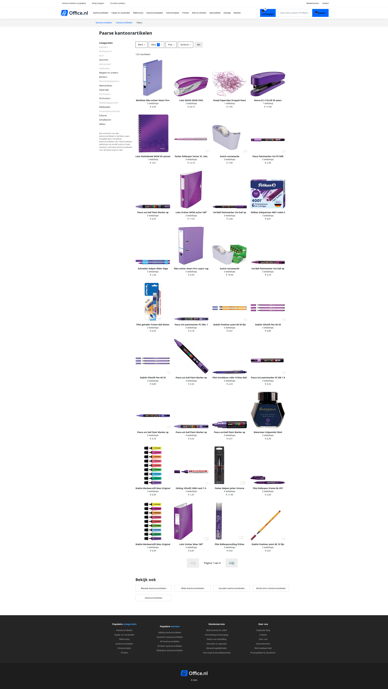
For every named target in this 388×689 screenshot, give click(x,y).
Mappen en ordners (108, 72)
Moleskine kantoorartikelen (170, 650)
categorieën (130, 624)
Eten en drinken (199, 12)
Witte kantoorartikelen (192, 588)
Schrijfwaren (105, 119)
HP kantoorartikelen (169, 641)
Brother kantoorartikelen (170, 646)
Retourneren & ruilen (216, 630)
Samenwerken (263, 643)
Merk (141, 44)
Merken (237, 12)
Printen (185, 12)
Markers (103, 77)
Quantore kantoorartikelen (170, 637)
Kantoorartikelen (100, 12)
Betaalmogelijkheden (216, 648)
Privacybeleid (256, 652)
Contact (325, 3)
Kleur (155, 44)
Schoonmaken (172, 12)
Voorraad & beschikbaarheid (216, 652)
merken (175, 626)
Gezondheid (214, 12)
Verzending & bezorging (216, 634)
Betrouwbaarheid (263, 648)
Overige (227, 12)
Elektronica (138, 12)
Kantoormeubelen (154, 12)
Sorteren (184, 44)
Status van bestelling (216, 639)
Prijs (170, 44)
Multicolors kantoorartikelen (271, 588)
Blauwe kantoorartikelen (153, 588)
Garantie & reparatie (216, 643)
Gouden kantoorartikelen (232, 588)
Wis (198, 44)
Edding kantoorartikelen (169, 632)
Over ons (263, 639)
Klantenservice (312, 3)
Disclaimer (271, 652)
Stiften (102, 124)
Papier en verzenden (121, 12)
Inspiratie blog (263, 630)
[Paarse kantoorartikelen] (232, 562)
